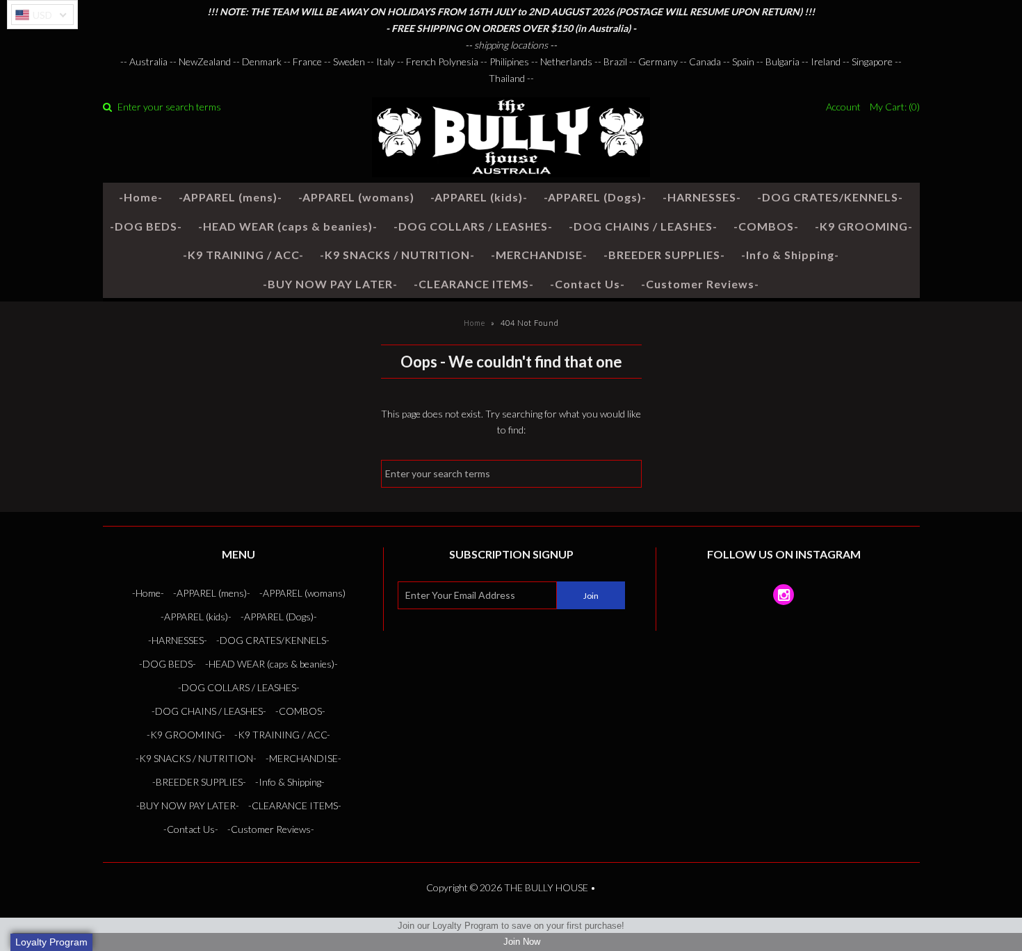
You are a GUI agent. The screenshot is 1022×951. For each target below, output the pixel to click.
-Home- (141, 197)
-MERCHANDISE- (539, 254)
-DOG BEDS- (146, 226)
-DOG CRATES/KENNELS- (830, 197)
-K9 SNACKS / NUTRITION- (397, 254)
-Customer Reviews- (700, 283)
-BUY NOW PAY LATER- (330, 283)
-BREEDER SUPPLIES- (664, 254)
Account (843, 107)
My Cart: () (895, 107)
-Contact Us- (587, 283)
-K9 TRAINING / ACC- (243, 254)
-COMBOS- (766, 226)
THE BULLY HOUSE (546, 887)
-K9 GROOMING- (864, 226)
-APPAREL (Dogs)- (595, 197)
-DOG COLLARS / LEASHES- (473, 226)
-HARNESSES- (702, 197)
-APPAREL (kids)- (479, 197)
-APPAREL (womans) (356, 197)
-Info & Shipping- (790, 254)
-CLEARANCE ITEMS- (474, 283)
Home (474, 322)
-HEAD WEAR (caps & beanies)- (288, 226)
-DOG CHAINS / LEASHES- (643, 226)
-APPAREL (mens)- (230, 197)
